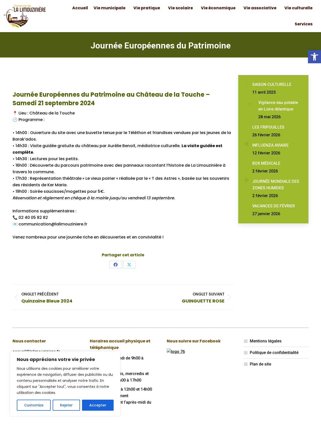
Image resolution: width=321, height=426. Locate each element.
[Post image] (247, 83)
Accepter (97, 405)
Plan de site (260, 364)
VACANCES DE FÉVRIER (273, 206)
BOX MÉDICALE (266, 163)
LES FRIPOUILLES (268, 127)
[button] (314, 56)
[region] (65, 383)
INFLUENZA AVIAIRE (270, 145)
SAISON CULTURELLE (271, 84)
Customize (33, 405)
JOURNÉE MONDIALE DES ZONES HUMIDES (275, 184)
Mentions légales (266, 341)
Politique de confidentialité (274, 352)
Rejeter (66, 405)
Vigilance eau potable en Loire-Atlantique (278, 105)
